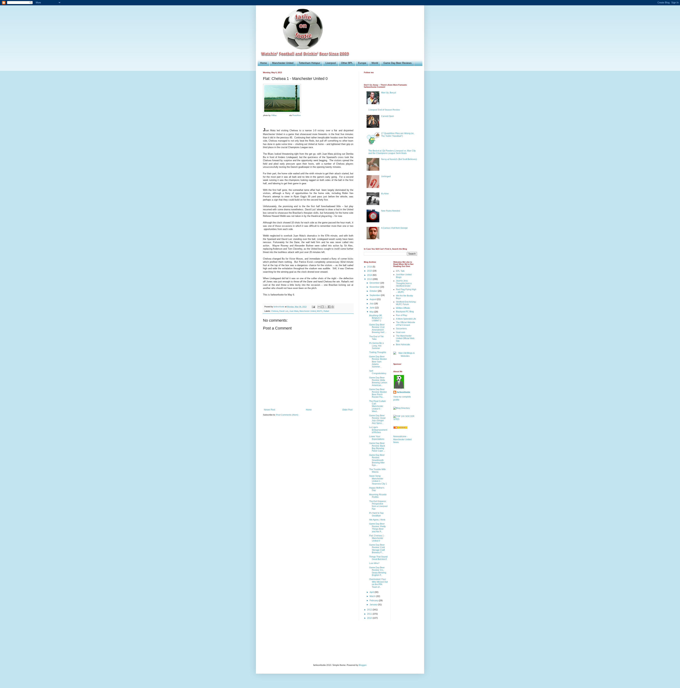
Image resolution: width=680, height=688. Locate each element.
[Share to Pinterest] (332, 307)
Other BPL (347, 62)
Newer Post (269, 409)
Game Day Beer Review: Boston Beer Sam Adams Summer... (378, 361)
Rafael (326, 311)
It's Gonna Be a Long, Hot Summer (376, 345)
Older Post (347, 409)
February (374, 600)
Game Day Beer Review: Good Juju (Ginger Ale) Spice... (377, 419)
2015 (370, 271)
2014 (370, 275)
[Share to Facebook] (329, 307)
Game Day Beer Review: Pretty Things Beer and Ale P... (377, 528)
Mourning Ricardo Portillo (378, 495)
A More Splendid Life (406, 319)
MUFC (319, 311)
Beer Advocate (403, 344)
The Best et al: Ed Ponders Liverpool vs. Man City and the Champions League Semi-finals (392, 152)
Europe (362, 62)
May (372, 312)
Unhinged (386, 176)
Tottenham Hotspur (309, 62)
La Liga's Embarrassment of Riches (378, 430)
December (375, 283)
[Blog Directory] (401, 408)
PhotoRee (296, 115)
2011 (370, 614)
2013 (370, 279)
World (375, 62)
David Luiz (283, 311)
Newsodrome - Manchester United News (402, 439)
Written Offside (403, 308)
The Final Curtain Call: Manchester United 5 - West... (377, 406)
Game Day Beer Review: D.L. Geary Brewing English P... (377, 571)
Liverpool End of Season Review (384, 110)
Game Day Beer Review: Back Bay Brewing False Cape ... (377, 447)
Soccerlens (401, 328)
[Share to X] (326, 307)
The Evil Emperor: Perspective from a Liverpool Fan (378, 505)
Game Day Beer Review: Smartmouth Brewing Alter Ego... (377, 460)
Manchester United (282, 62)
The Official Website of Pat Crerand (405, 323)
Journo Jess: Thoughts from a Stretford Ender (404, 283)
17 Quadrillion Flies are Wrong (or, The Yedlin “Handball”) (397, 134)
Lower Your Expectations (376, 437)
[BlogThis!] (322, 307)
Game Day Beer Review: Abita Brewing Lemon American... (378, 381)
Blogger (362, 665)
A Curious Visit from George (394, 228)
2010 (370, 618)
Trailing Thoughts (377, 352)
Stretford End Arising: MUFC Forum (406, 303)
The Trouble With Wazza (377, 470)
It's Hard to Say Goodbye (376, 514)
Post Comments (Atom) (287, 415)
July (372, 303)
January (374, 604)
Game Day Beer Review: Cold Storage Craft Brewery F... (377, 549)
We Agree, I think (377, 519)
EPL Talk (400, 271)
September (375, 295)
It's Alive (385, 193)
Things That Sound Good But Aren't (378, 558)
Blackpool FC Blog (405, 311)
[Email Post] (313, 307)
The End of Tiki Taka (376, 337)
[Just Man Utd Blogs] (405, 356)
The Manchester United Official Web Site (405, 338)
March (373, 596)
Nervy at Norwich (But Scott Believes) (399, 159)
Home (263, 62)
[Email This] (319, 307)
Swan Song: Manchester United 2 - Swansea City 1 (378, 480)
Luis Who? (374, 563)
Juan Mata (293, 311)
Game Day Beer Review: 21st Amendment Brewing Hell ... (377, 328)
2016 (370, 267)
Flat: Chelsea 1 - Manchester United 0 (377, 538)
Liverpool (330, 62)
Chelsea (274, 311)
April (372, 592)
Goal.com (400, 332)
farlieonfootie (403, 392)
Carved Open (387, 116)
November (375, 287)
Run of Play (401, 315)
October (374, 291)
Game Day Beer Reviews (397, 62)
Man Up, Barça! (388, 92)
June (372, 307)
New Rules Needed (390, 211)
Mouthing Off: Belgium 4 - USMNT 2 (376, 318)
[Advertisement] (327, 644)
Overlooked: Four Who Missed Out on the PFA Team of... (378, 583)
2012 (370, 609)
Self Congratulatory (377, 372)
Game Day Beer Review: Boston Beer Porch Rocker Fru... (378, 393)
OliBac (274, 115)
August (373, 299)
